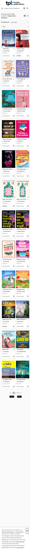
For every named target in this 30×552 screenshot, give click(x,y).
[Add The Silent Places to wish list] (28, 387)
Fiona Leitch (6, 261)
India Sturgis (6, 81)
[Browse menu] (27, 8)
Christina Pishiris (21, 261)
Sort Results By (5, 22)
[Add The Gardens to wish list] (28, 357)
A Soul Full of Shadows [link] (8, 169)
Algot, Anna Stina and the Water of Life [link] (8, 199)
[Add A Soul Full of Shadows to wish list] (14, 176)
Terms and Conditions (7, 532)
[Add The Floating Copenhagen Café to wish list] (28, 176)
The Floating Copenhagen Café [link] (22, 169)
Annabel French (21, 171)
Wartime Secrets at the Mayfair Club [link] (22, 319)
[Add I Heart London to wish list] (28, 56)
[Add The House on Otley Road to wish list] (14, 236)
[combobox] (12, 8)
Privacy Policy (19, 532)
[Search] (2, 8)
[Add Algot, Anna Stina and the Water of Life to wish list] (14, 206)
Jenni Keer (20, 81)
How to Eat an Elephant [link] (8, 79)
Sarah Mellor (20, 381)
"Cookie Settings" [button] (19, 542)
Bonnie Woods (7, 291)
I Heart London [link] (21, 49)
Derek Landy (6, 171)
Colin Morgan (7, 381)
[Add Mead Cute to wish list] (14, 357)
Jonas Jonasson (7, 201)
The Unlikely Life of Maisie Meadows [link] (22, 79)
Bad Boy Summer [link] (21, 259)
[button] (25, 16)
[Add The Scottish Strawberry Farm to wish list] (14, 296)
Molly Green (20, 321)
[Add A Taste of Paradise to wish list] (28, 146)
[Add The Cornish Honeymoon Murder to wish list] (14, 266)
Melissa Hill (20, 141)
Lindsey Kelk (6, 50)
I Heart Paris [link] (6, 49)
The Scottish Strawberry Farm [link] (8, 289)
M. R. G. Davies (7, 111)
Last (19, 396)
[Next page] (21, 393)
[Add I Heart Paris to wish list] (14, 56)
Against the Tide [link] (7, 319)
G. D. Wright (6, 321)
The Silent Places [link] (21, 379)
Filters (3, 26)
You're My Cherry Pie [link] (22, 109)
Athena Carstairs (21, 111)
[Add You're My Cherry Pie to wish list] (28, 116)
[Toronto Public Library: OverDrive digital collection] (15, 3)
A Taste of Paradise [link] (22, 139)
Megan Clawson (21, 291)
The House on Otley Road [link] (8, 229)
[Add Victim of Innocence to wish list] (14, 146)
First (12, 396)
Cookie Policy (20, 547)
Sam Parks (6, 351)
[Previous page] (10, 393)
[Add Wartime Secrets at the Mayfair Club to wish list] (28, 327)
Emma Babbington (22, 351)
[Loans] (24, 8)
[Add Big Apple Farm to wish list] (28, 296)
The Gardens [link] (20, 349)
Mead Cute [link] (5, 349)
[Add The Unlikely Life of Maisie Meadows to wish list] (28, 86)
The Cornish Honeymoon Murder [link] (8, 259)
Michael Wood (7, 141)
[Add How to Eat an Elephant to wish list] (14, 86)
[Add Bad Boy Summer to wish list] (28, 266)
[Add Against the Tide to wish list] (14, 327)
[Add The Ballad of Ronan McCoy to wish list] (14, 387)
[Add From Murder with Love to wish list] (14, 116)
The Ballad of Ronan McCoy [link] (8, 379)
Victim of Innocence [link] (8, 139)
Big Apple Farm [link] (21, 289)
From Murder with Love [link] (8, 109)
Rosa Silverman (7, 231)
